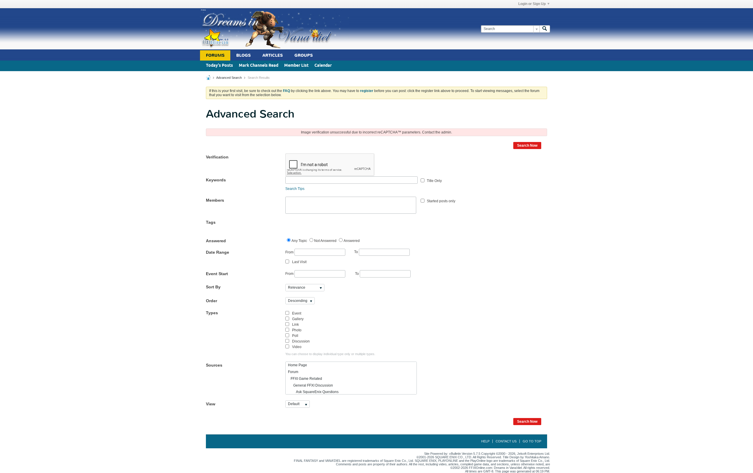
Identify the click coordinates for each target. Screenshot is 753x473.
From (289, 252)
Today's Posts (219, 65)
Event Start (217, 273)
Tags (211, 222)
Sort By (213, 287)
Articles (272, 55)
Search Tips (294, 189)
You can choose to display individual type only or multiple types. (330, 354)
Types (212, 312)
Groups (303, 55)
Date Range (217, 252)
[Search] (544, 29)
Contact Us (506, 441)
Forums (215, 55)
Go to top (532, 441)
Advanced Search (229, 77)
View (210, 404)
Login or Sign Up (532, 4)
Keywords (216, 180)
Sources (214, 365)
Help (485, 441)
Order (211, 300)
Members (215, 200)
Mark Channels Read (258, 65)
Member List (296, 65)
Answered (216, 240)
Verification (217, 157)
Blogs (243, 55)
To (356, 252)
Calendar (323, 65)
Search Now (527, 145)
